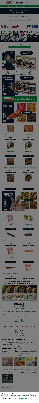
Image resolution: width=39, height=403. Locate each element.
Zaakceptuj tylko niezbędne (6, 398)
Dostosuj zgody (15, 398)
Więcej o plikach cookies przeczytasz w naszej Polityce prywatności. (10, 396)
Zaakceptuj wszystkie (23, 398)
